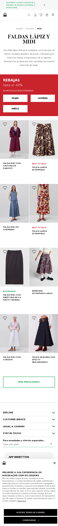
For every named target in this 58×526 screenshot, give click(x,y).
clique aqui (21, 501)
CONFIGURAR (29, 520)
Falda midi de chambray (11, 228)
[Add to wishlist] (5, 124)
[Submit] (50, 443)
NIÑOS (15, 108)
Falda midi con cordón (12, 358)
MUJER (15, 98)
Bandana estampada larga (42, 292)
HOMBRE (43, 98)
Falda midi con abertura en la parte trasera (12, 297)
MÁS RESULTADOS (29, 382)
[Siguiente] (44, 4)
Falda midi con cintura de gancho (12, 165)
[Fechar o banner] (55, 463)
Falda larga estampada (39, 168)
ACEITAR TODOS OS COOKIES (30, 512)
